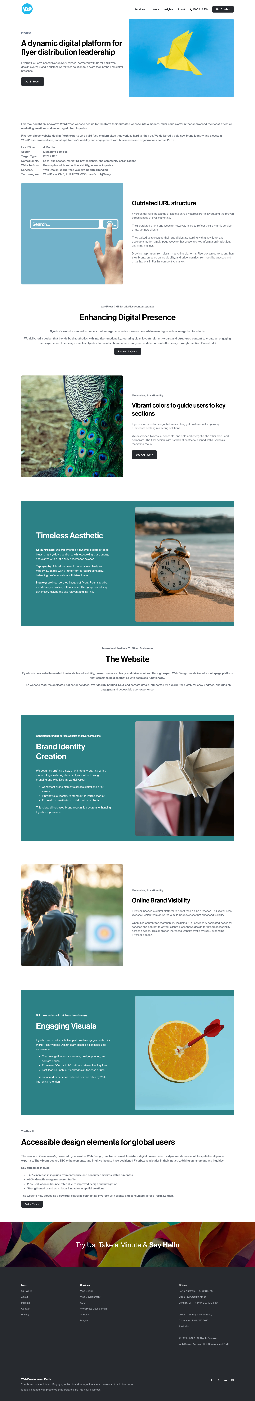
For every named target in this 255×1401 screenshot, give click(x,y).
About (181, 9)
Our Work (26, 1290)
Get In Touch (32, 1204)
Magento (85, 1320)
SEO (82, 1302)
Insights (168, 9)
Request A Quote (127, 351)
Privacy (25, 1314)
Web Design (51, 170)
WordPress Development (94, 1308)
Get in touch (32, 81)
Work (156, 9)
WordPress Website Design (77, 170)
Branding (102, 170)
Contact (25, 1308)
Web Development (90, 1296)
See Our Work (144, 454)
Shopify (84, 1314)
